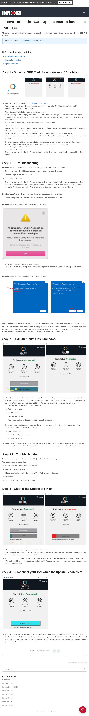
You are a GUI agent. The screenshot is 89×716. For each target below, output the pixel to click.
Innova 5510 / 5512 (10, 687)
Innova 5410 (7, 691)
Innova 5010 (7, 706)
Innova (37, 711)
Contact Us (6, 680)
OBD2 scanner (24, 41)
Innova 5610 (7, 683)
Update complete (11, 64)
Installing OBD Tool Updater (15, 56)
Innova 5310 (7, 694)
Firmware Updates (65, 2)
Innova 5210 (7, 698)
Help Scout (52, 711)
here (41, 41)
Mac (45, 103)
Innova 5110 (7, 702)
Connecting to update (13, 60)
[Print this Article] (85, 22)
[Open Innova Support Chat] (82, 709)
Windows (35, 103)
